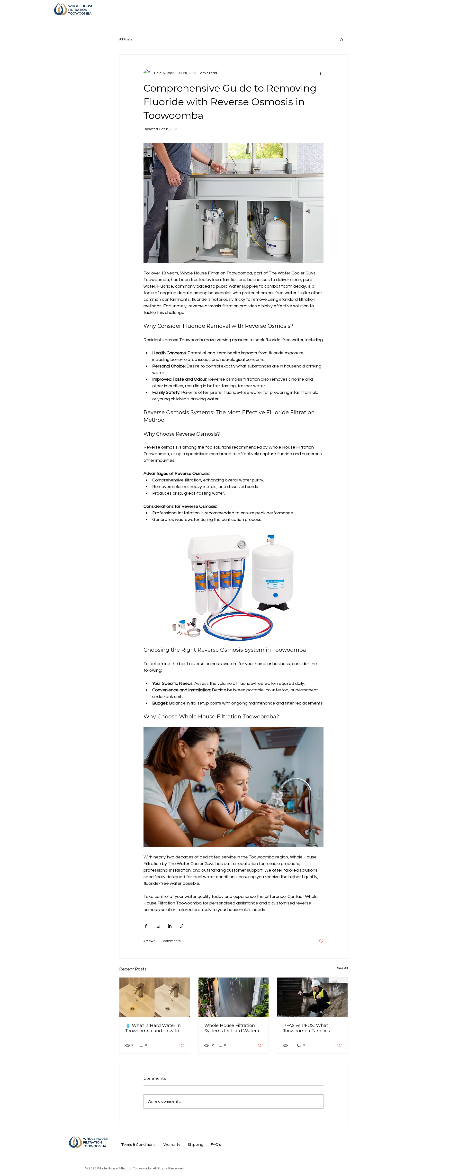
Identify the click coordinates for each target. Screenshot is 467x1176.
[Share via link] (181, 926)
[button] (341, 40)
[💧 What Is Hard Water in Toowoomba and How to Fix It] (154, 997)
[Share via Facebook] (146, 926)
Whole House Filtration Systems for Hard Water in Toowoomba (233, 1028)
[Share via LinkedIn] (169, 926)
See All (342, 968)
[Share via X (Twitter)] (157, 926)
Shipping (195, 1145)
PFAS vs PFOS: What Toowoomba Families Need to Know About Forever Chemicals (306, 1028)
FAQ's (216, 1145)
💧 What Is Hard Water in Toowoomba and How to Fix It (153, 1028)
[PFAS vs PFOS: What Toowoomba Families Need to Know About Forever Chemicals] (312, 997)
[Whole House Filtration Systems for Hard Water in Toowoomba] (233, 997)
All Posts (125, 39)
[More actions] (320, 73)
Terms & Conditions (138, 1145)
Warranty (171, 1145)
